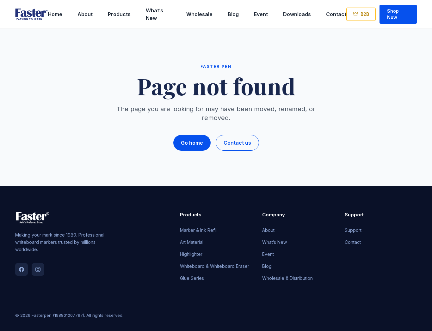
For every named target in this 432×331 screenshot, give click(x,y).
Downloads (297, 14)
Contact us (237, 143)
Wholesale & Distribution (287, 278)
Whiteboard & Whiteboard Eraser (214, 266)
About (85, 14)
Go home (192, 143)
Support (353, 230)
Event (261, 14)
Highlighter (191, 254)
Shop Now (393, 14)
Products (119, 14)
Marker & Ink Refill (199, 230)
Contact (336, 14)
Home (55, 14)
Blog (233, 14)
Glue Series (192, 278)
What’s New (274, 242)
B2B (365, 14)
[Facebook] (21, 269)
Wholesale (199, 14)
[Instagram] (38, 269)
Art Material (191, 242)
